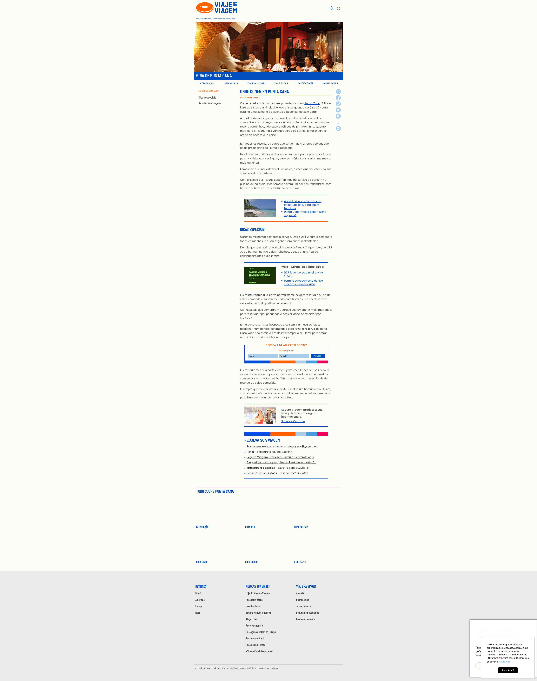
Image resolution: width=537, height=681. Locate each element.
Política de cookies (305, 619)
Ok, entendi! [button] (508, 670)
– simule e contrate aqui (280, 457)
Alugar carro (252, 619)
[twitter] (338, 111)
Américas (200, 599)
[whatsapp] (338, 93)
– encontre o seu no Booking (269, 451)
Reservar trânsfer (255, 625)
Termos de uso (303, 606)
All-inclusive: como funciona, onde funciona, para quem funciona (303, 204)
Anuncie (300, 593)
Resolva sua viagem (209, 103)
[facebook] (338, 99)
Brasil (198, 593)
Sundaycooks (271, 668)
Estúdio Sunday (254, 668)
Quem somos (302, 599)
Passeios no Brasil (255, 638)
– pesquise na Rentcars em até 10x (281, 462)
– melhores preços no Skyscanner (282, 446)
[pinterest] (338, 105)
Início (198, 19)
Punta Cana (206, 19)
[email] (338, 117)
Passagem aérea (254, 599)
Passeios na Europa (256, 644)
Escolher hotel (253, 606)
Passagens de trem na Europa (261, 632)
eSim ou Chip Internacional (259, 651)
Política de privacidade (307, 612)
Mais (197, 612)
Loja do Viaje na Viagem (258, 593)
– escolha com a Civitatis (278, 467)
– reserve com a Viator (277, 473)
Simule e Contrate (293, 421)
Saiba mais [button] (504, 662)
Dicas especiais (207, 97)
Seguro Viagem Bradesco (258, 612)
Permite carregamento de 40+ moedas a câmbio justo (303, 282)
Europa (198, 606)
